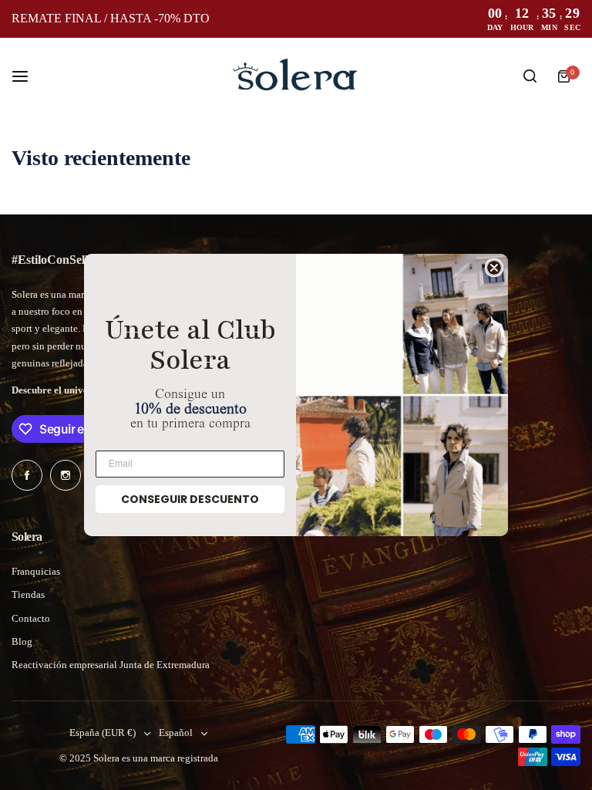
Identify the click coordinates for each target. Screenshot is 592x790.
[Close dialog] (494, 267)
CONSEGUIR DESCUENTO (190, 499)
